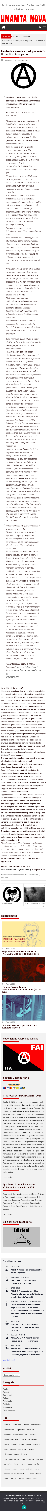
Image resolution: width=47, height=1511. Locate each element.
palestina (30, 1459)
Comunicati (7, 1395)
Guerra (21, 1444)
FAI (26, 1435)
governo (14, 1444)
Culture (6, 1398)
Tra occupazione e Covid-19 (35, 904)
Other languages (9, 1410)
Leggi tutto (7, 1177)
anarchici (7, 1425)
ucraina (28, 1479)
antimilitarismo (9, 1430)
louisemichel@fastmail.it (27, 667)
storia (37, 1469)
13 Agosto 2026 (9, 1022)
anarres (26, 1425)
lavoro (6, 1449)
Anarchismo (16, 1425)
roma (23, 1464)
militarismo (8, 1454)
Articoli (6, 1392)
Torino (6, 1479)
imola (37, 875)
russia (30, 1464)
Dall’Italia (6, 1404)
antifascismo (36, 1425)
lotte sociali (22, 1449)
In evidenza (7, 1407)
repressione (8, 1464)
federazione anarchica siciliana (24, 875)
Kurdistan (36, 1444)
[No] (44, 1501)
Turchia (21, 1479)
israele (28, 1444)
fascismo (33, 1435)
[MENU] (44, 27)
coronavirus (7, 875)
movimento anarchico (11, 1459)
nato (23, 1459)
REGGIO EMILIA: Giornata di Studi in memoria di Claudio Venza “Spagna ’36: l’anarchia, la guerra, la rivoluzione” (27, 1351)
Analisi (5, 1389)
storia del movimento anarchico (15, 1474)
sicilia (22, 1469)
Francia (6, 1444)
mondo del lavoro (20, 1454)
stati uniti (29, 1469)
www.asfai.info (12, 677)
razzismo (39, 1459)
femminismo (32, 1439)
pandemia (4, 878)
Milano (31, 1449)
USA (35, 1479)
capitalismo (21, 1430)
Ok (24, 1507)
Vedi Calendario (9, 1360)
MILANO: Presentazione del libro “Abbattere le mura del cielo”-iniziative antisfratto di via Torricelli (27, 1294)
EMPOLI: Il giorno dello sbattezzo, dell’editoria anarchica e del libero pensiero (25, 1327)
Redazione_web (22, 60)
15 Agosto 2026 (9, 948)
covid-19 (30, 1430)
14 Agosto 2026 (9, 984)
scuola (14, 1469)
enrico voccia (18, 1435)
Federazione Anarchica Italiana (15, 1439)
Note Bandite (7, 903)
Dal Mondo (7, 1401)
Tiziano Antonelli (35, 1474)
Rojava (17, 1464)
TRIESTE (13, 1479)
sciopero (7, 1469)
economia (7, 1435)
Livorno (13, 1449)
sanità (36, 1464)
